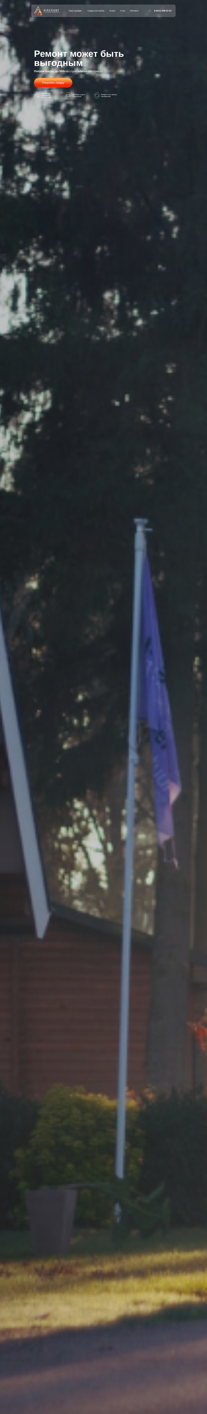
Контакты (134, 11)
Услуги (112, 11)
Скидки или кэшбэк (95, 11)
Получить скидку (53, 82)
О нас (122, 11)
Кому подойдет (75, 11)
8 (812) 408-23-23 (162, 10)
